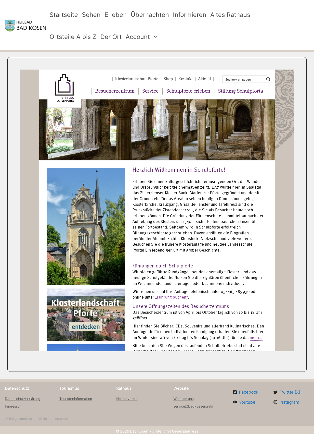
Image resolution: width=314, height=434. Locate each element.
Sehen (91, 14)
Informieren (189, 14)
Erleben (116, 14)
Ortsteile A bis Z (73, 36)
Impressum (14, 406)
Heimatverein (126, 399)
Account (138, 36)
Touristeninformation (75, 399)
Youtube (247, 402)
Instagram (289, 402)
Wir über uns (183, 399)
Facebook (248, 392)
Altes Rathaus (230, 14)
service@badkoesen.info (193, 406)
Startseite (64, 14)
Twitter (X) (290, 392)
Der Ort (111, 36)
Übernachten (150, 14)
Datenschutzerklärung (22, 399)
